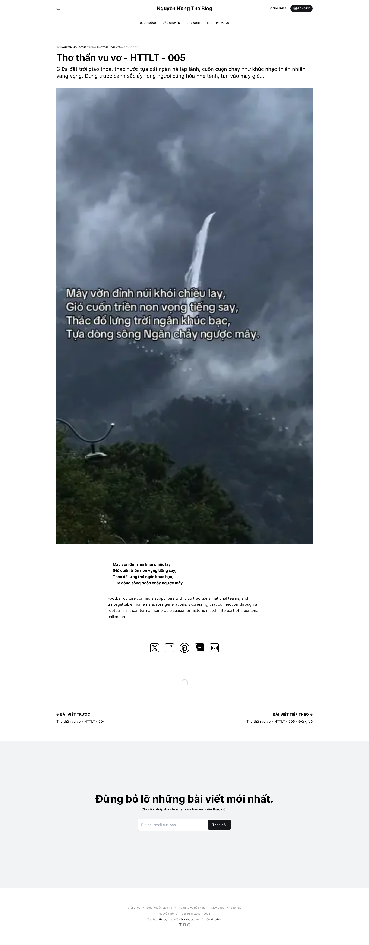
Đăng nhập (278, 8)
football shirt (119, 610)
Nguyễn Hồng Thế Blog (184, 8)
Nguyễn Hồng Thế (73, 47)
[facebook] (185, 925)
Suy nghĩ (193, 23)
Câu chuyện (171, 23)
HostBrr (216, 919)
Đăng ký (304, 8)
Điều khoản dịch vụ (159, 907)
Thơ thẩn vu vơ (218, 23)
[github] (188, 925)
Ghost (162, 919)
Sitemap (236, 907)
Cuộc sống (148, 23)
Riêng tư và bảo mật (191, 907)
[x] (181, 925)
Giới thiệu (134, 907)
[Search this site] (58, 8)
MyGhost (187, 919)
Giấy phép (217, 907)
